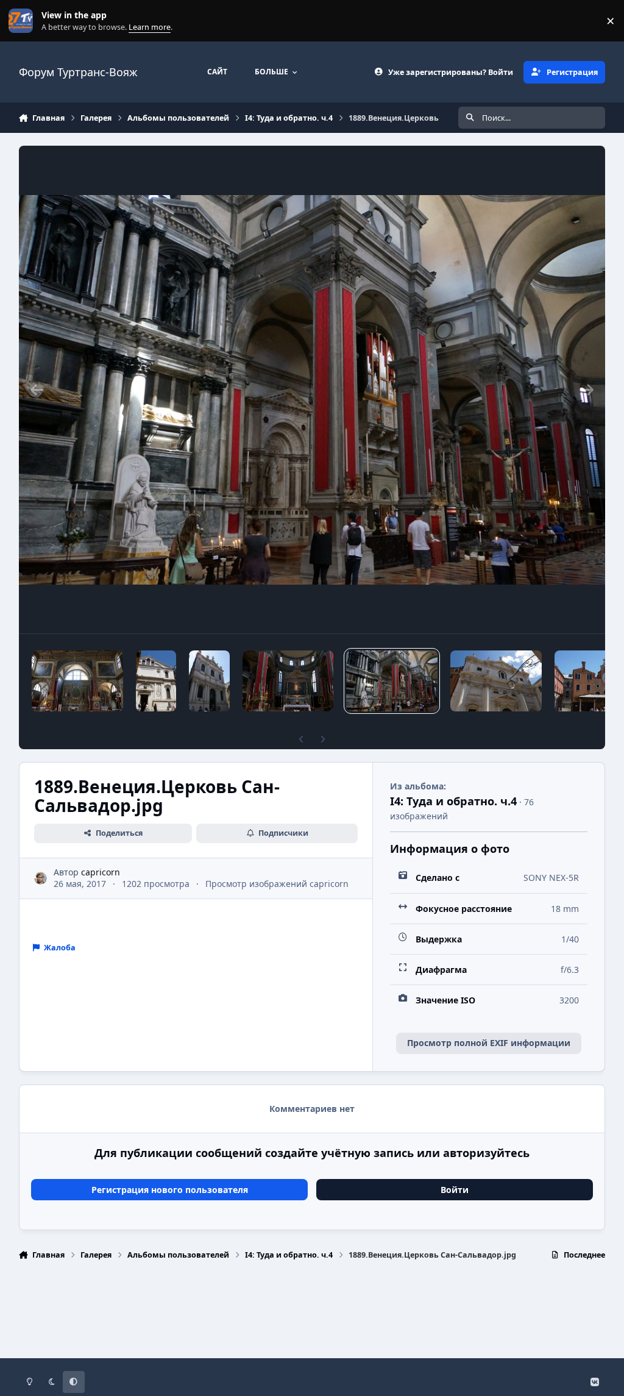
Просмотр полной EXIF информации (488, 1043)
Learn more (23, 21)
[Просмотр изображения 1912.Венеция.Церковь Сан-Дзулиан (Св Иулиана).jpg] (77, 680)
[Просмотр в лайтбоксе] (312, 389)
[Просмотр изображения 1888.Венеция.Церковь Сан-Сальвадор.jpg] (496, 680)
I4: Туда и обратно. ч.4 (453, 801)
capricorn (100, 872)
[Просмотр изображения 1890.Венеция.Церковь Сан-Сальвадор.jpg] (288, 680)
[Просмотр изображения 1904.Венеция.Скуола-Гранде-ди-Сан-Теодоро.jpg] (209, 680)
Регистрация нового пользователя (169, 1189)
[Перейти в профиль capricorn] (40, 878)
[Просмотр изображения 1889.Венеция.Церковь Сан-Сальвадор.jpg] (392, 680)
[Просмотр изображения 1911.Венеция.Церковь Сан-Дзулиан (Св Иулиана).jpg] (156, 680)
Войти (455, 1189)
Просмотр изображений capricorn (277, 883)
